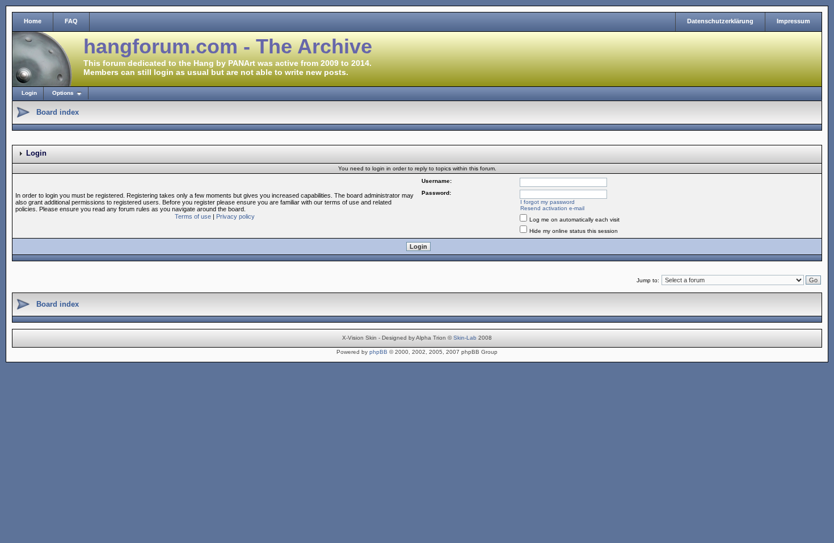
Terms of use (193, 216)
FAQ (71, 21)
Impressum (793, 21)
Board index (57, 112)
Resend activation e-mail (552, 208)
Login (29, 93)
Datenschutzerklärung (720, 21)
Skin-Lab (465, 338)
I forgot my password (547, 202)
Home (32, 21)
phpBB (378, 352)
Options (63, 93)
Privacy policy (235, 216)
